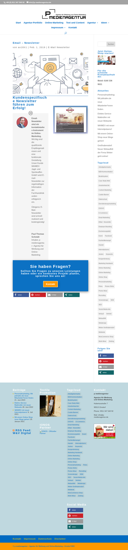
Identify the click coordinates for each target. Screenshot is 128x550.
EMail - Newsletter (105, 222)
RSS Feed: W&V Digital (22, 432)
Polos (100, 286)
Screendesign (103, 300)
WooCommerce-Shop (106, 337)
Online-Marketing (54, 23)
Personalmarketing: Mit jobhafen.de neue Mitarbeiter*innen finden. (24, 396)
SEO (100, 305)
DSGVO (101, 208)
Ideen (104, 23)
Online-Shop (103, 277)
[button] (21, 295)
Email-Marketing (104, 217)
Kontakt (72, 28)
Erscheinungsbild (104, 231)
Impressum (57, 28)
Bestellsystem (103, 176)
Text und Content (75, 23)
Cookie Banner (104, 195)
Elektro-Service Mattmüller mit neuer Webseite (105, 117)
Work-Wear (102, 341)
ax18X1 (22, 47)
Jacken (101, 254)
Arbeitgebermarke (105, 167)
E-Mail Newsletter (59, 47)
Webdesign (102, 323)
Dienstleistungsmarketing (107, 204)
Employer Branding (105, 227)
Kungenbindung (104, 259)
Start (18, 23)
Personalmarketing (105, 282)
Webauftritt (102, 318)
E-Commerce (103, 213)
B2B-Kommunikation (106, 172)
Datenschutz (103, 199)
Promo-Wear (103, 291)
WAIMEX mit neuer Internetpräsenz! (21, 411)
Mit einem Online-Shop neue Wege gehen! (105, 137)
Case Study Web (104, 181)
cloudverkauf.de (104, 185)
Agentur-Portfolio (33, 23)
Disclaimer (60, 539)
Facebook (108, 236)
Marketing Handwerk (106, 263)
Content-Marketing (105, 190)
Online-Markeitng (104, 268)
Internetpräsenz (104, 249)
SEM (112, 300)
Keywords (109, 254)
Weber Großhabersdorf (106, 327)
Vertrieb (109, 314)
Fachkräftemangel (105, 240)
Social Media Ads (104, 309)
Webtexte (102, 332)
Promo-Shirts (109, 286)
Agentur (91, 23)
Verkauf (101, 314)
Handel (101, 245)
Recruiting (102, 295)
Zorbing (111, 341)
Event (100, 236)
